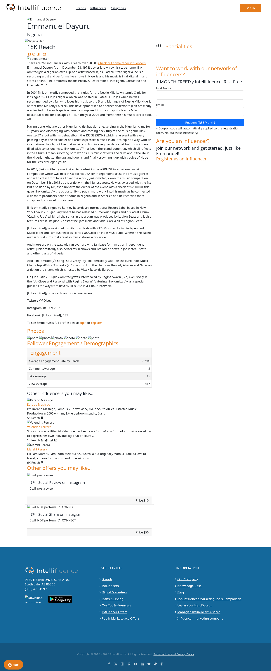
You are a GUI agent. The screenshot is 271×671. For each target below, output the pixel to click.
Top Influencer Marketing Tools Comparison (209, 599)
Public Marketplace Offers (120, 618)
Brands (107, 579)
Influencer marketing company (200, 618)
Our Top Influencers (116, 605)
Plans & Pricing (112, 599)
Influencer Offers (114, 612)
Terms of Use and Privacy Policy (174, 654)
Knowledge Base (189, 586)
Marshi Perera (37, 449)
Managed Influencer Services (198, 612)
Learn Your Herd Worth (194, 605)
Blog (180, 592)
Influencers (110, 586)
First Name (163, 88)
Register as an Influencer (181, 159)
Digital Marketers (114, 592)
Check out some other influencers (122, 63)
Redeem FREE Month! (200, 123)
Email (160, 105)
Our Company (187, 579)
